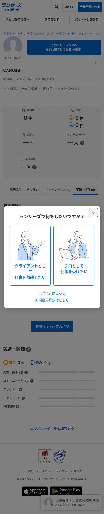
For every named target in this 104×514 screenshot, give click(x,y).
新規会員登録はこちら (52, 299)
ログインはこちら (52, 292)
